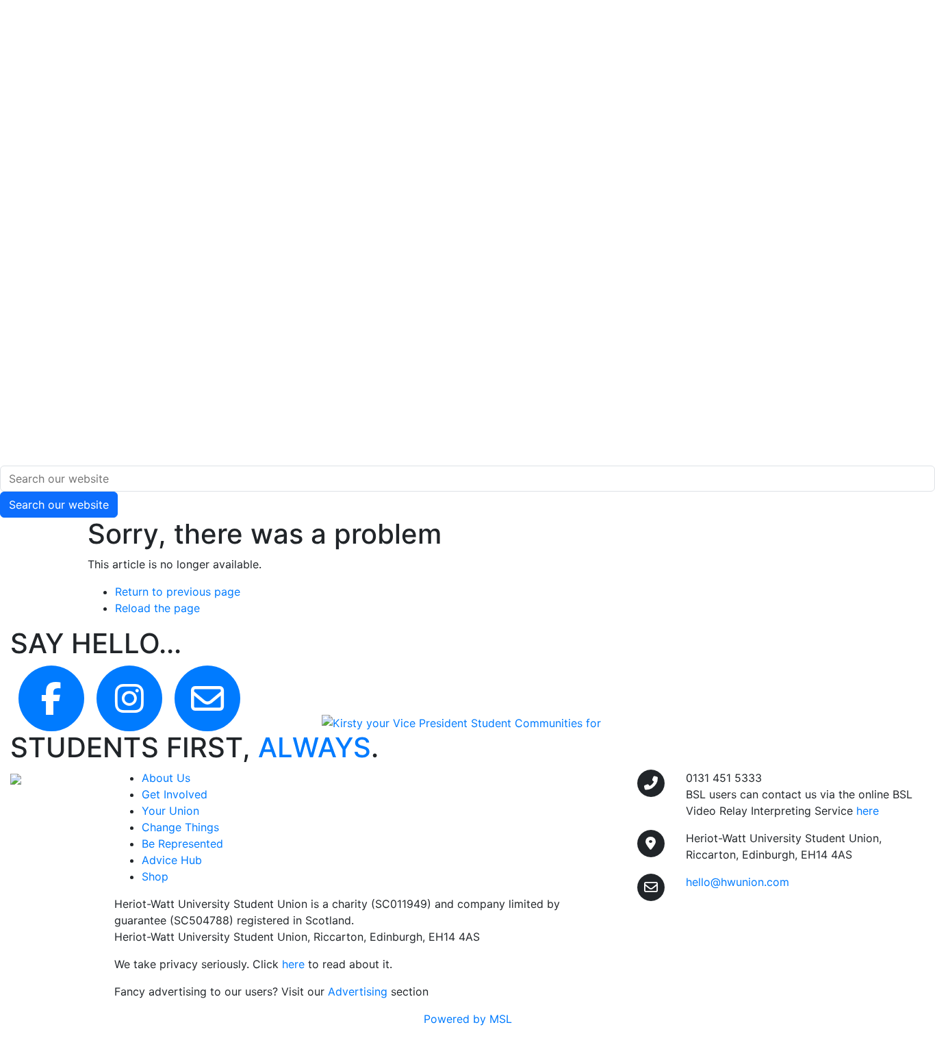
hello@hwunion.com (737, 882)
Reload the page (157, 608)
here (293, 964)
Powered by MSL (468, 1019)
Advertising (357, 991)
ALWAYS (314, 747)
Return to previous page (177, 591)
